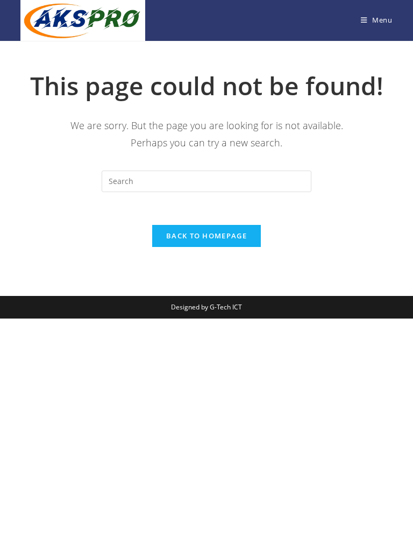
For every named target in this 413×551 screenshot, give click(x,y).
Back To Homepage (206, 236)
